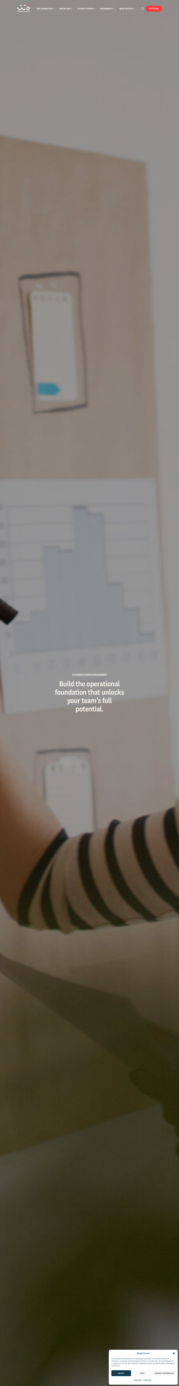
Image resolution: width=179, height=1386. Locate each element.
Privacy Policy (147, 1380)
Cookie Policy (138, 1380)
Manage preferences (164, 1373)
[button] (173, 1353)
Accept (121, 1373)
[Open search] (142, 8)
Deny (142, 1373)
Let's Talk (154, 8)
